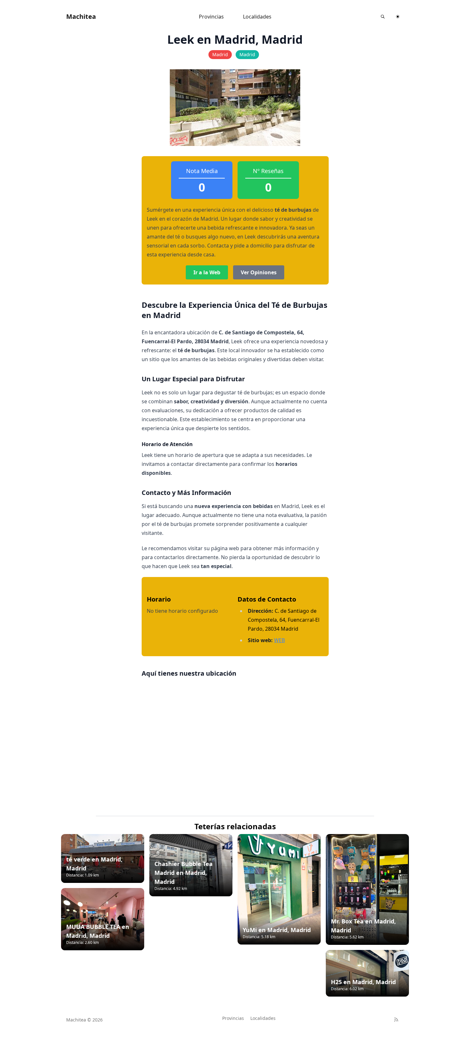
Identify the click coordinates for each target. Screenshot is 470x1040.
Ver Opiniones (259, 272)
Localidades (257, 16)
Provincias (211, 16)
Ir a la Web (206, 272)
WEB (279, 640)
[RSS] (396, 1019)
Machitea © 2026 (84, 1020)
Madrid (220, 54)
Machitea (81, 16)
